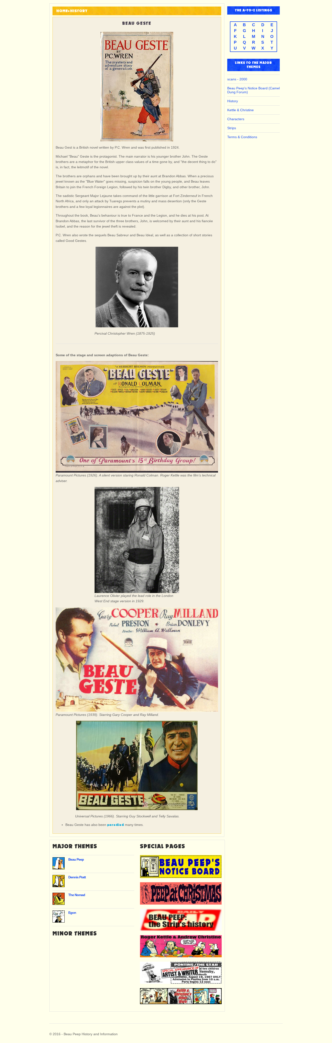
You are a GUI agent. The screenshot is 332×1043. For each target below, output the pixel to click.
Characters (235, 119)
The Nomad (76, 895)
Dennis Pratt (77, 877)
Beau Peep (76, 859)
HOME (62, 11)
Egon (72, 913)
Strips (231, 128)
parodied (115, 825)
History (78, 11)
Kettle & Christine (240, 110)
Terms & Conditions (242, 137)
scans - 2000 (237, 79)
